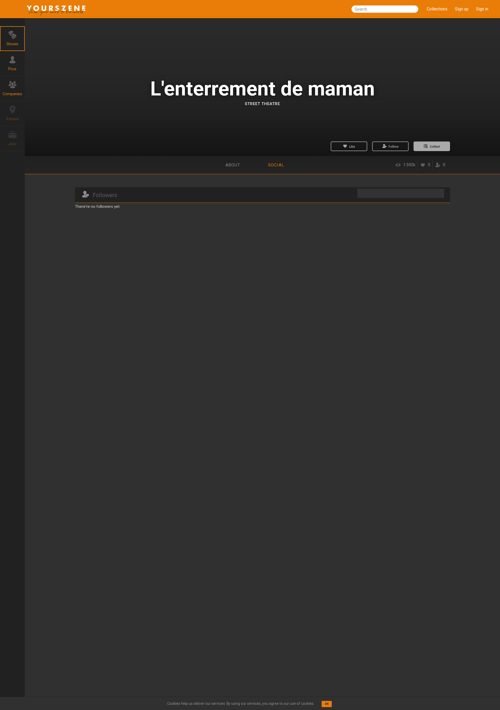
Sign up (461, 9)
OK (327, 704)
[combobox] (385, 9)
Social (276, 165)
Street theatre (262, 103)
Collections (437, 9)
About (233, 165)
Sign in (482, 9)
